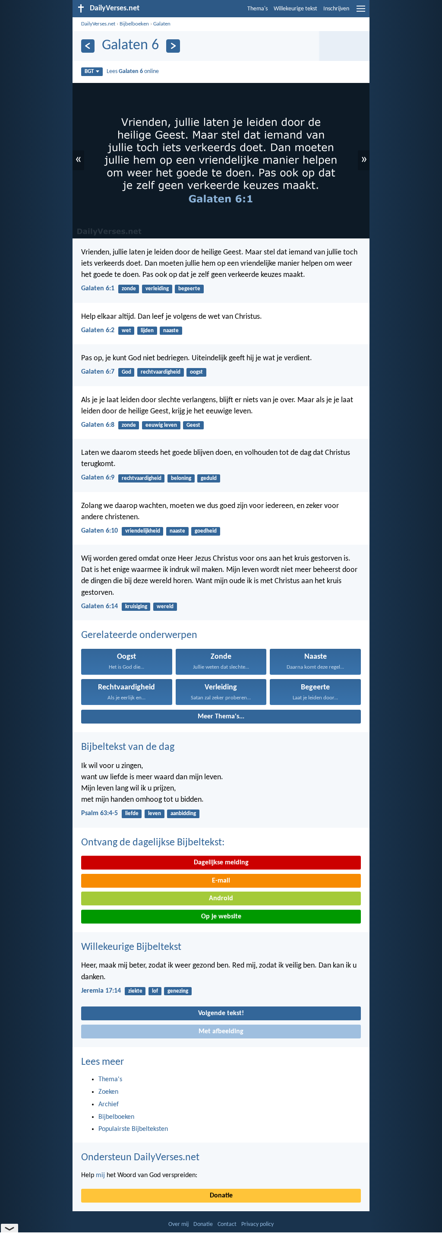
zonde (129, 289)
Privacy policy (257, 1224)
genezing (177, 991)
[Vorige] (88, 46)
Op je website (221, 916)
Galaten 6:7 (97, 371)
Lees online (133, 71)
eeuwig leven (161, 425)
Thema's (257, 9)
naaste (171, 330)
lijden (147, 330)
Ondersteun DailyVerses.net (140, 1157)
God (126, 372)
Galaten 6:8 (97, 425)
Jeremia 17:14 (101, 990)
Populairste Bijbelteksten (133, 1129)
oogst (196, 372)
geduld (209, 478)
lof (155, 991)
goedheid (206, 531)
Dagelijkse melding (221, 862)
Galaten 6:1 (97, 288)
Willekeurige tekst (295, 9)
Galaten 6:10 (99, 530)
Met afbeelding (221, 1031)
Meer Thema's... (221, 716)
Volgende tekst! (221, 1013)
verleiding (157, 289)
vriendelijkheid (142, 531)
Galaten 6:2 (97, 330)
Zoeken (108, 1092)
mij (100, 1175)
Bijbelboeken (134, 24)
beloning (181, 478)
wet (126, 330)
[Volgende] (173, 46)
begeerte (189, 289)
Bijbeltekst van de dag (127, 747)
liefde (132, 813)
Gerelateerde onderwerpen (139, 635)
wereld (165, 607)
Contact (227, 1224)
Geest (193, 425)
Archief (108, 1104)
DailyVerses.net (98, 24)
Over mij (178, 1224)
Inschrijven (336, 9)
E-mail (221, 880)
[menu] (360, 12)
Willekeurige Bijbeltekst (131, 947)
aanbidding (183, 813)
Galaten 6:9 (97, 477)
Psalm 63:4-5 (99, 813)
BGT (89, 71)
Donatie (221, 1195)
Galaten (161, 24)
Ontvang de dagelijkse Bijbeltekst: (152, 843)
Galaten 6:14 (99, 606)
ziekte (135, 991)
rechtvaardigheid (160, 372)
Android (221, 898)
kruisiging (136, 607)
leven (154, 813)
